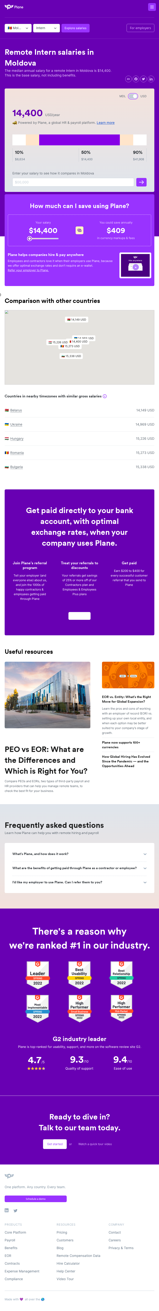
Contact (115, 1232)
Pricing (62, 1232)
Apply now (79, 616)
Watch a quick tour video (95, 1144)
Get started (55, 1144)
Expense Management (22, 1271)
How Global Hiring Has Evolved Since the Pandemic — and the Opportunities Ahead (126, 761)
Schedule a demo (36, 1199)
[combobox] (8, 28)
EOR (8, 1256)
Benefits (11, 1248)
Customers (65, 1240)
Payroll (10, 1240)
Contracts (12, 1263)
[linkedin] (151, 79)
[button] (72, 347)
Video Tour (65, 1279)
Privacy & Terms (121, 1248)
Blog (60, 1248)
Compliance (14, 1279)
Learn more (106, 123)
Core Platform (15, 1232)
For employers (140, 28)
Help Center (66, 1271)
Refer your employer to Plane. (28, 270)
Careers (115, 1240)
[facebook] (135, 79)
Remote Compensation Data (78, 1256)
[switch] (133, 96)
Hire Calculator (68, 1263)
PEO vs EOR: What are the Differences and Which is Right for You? (46, 760)
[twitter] (143, 79)
